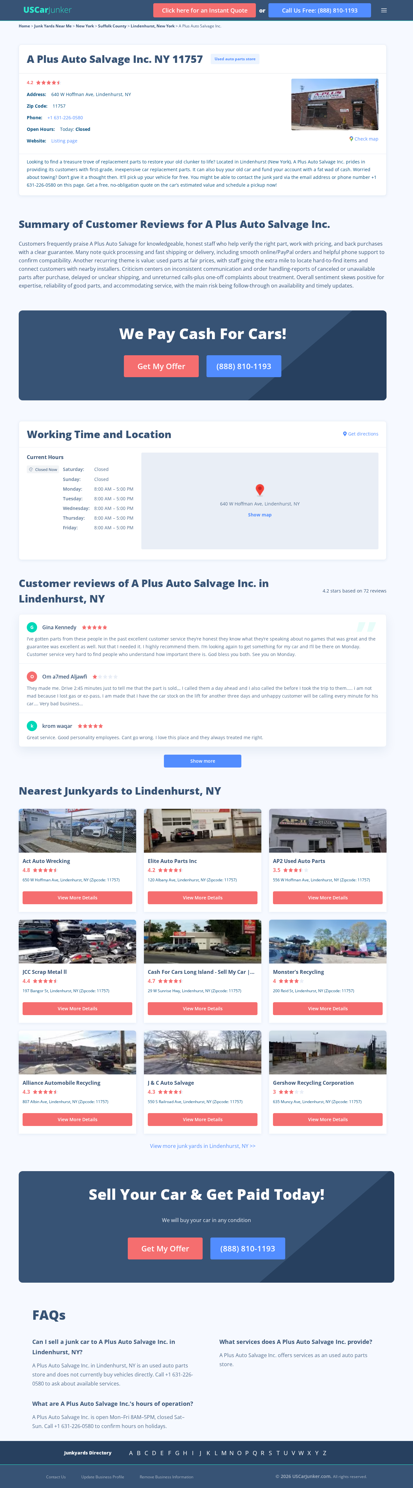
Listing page (64, 141)
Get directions (363, 434)
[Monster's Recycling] (328, 942)
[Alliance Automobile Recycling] (77, 1052)
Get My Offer (161, 366)
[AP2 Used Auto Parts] (328, 831)
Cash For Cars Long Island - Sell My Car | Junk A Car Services (199, 972)
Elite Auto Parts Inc (172, 861)
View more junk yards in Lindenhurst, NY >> (203, 1146)
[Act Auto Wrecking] (77, 831)
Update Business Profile (102, 1477)
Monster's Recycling (298, 971)
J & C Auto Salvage (171, 1082)
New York (85, 26)
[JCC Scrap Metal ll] (77, 942)
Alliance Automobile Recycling (61, 1082)
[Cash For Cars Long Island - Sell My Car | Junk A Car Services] (202, 942)
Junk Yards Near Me (53, 26)
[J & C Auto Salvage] (202, 1052)
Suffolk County (112, 26)
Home (24, 26)
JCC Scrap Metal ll (45, 971)
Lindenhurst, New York (153, 26)
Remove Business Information (166, 1477)
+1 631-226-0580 (65, 117)
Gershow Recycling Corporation (313, 1082)
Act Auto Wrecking (46, 861)
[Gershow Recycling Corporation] (328, 1052)
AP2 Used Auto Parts (299, 861)
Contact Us (56, 1477)
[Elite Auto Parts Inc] (202, 831)
